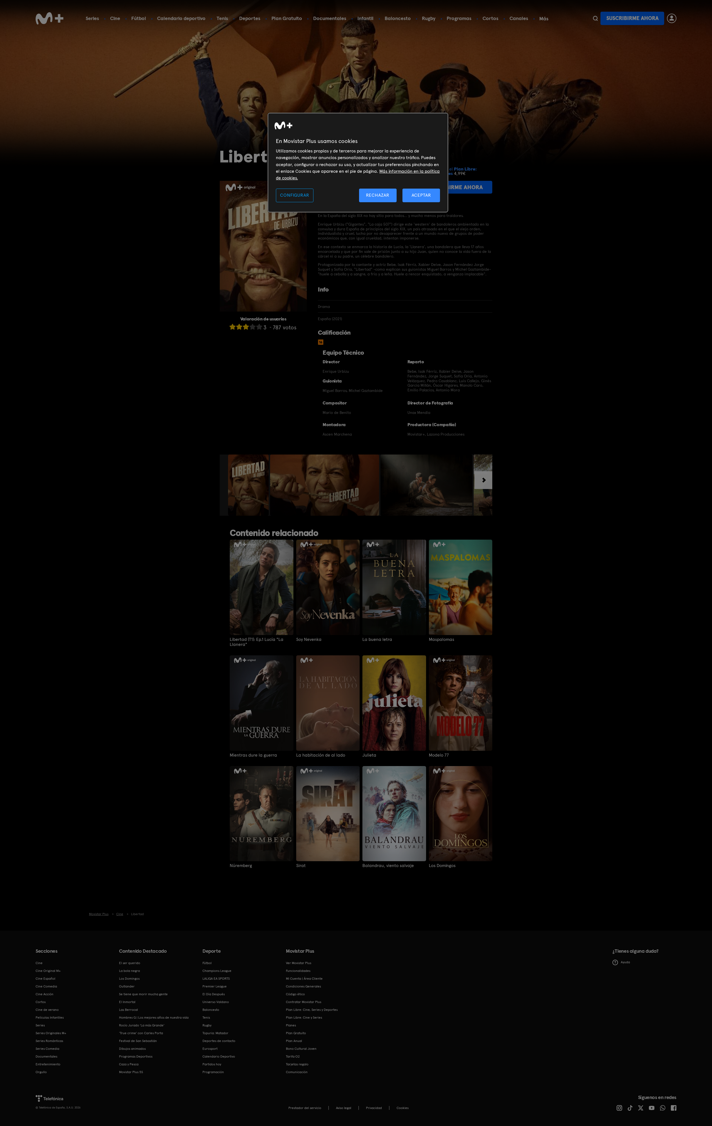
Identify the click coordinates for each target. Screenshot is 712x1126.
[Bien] (252, 327)
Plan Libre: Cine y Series (304, 1017)
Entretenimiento (48, 1064)
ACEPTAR (421, 195)
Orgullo (41, 1072)
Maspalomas (441, 639)
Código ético (295, 994)
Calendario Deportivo (218, 1056)
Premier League (214, 986)
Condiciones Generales (303, 986)
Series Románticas (49, 1041)
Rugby (429, 18)
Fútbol (138, 18)
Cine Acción (44, 994)
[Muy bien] (259, 327)
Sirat (301, 865)
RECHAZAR (377, 195)
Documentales (329, 18)
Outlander (127, 986)
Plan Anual (294, 1041)
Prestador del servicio (304, 1108)
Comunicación (297, 1072)
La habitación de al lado (320, 755)
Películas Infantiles (50, 1017)
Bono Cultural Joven (301, 1049)
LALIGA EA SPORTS (216, 979)
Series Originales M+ (51, 1033)
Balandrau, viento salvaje (388, 865)
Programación (213, 1072)
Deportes (249, 18)
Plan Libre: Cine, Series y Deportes (312, 1010)
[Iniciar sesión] (671, 18)
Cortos (490, 18)
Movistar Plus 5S (131, 1072)
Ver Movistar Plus (298, 963)
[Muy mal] (232, 327)
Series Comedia (47, 1049)
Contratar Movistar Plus (303, 1002)
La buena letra (377, 639)
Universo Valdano (215, 1002)
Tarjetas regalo (297, 1064)
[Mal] (239, 327)
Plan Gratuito (286, 18)
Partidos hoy (211, 1064)
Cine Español (45, 979)
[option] (249, 485)
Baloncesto (398, 18)
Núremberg (241, 865)
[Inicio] (49, 18)
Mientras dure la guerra (253, 755)
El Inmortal (127, 1002)
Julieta (369, 755)
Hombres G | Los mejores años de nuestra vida (154, 1017)
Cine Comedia (46, 986)
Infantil (365, 18)
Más (543, 18)
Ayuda (625, 962)
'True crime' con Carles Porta (141, 1033)
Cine (115, 18)
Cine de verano (47, 1010)
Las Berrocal (128, 1010)
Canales (519, 18)
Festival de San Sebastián (138, 1041)
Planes (291, 1025)
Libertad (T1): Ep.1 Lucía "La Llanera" (256, 642)
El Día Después (213, 994)
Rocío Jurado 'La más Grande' (141, 1025)
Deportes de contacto (218, 1041)
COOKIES (403, 1108)
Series (92, 18)
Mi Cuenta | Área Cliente (304, 979)
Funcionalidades (298, 971)
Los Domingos (442, 865)
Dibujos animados (132, 1049)
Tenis (222, 18)
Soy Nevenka (309, 639)
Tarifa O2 (293, 1056)
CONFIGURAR (294, 195)
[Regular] (246, 327)
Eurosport (209, 1049)
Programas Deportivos (135, 1056)
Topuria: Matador (215, 1033)
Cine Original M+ (48, 971)
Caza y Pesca (129, 1064)
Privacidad (374, 1108)
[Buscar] (595, 18)
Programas (459, 18)
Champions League (216, 971)
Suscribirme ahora (632, 18)
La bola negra (129, 971)
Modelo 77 (439, 755)
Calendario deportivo (181, 18)
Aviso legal (343, 1108)
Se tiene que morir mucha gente (143, 994)
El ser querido (129, 963)
